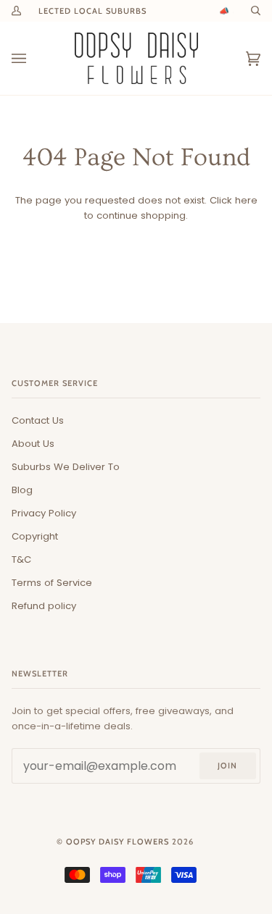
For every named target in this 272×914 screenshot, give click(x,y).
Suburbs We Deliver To (66, 467)
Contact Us (38, 420)
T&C (21, 559)
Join (227, 765)
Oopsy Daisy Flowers (117, 842)
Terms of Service (52, 583)
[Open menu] (33, 58)
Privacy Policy (44, 513)
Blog (22, 490)
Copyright (35, 536)
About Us (33, 443)
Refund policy (44, 606)
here (246, 200)
